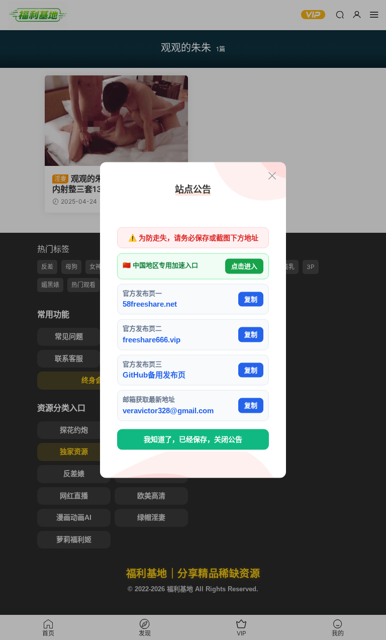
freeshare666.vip (151, 339)
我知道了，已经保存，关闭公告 (193, 439)
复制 (250, 299)
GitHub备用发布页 (154, 375)
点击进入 (244, 266)
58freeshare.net (150, 304)
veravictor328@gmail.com (168, 410)
